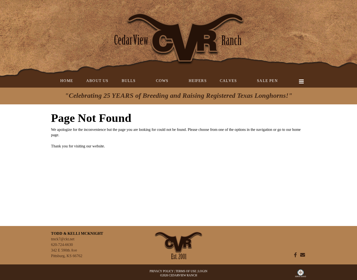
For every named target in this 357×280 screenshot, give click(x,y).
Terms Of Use (186, 271)
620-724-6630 (62, 245)
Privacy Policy (162, 271)
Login (202, 271)
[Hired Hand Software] (300, 274)
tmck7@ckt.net (62, 239)
